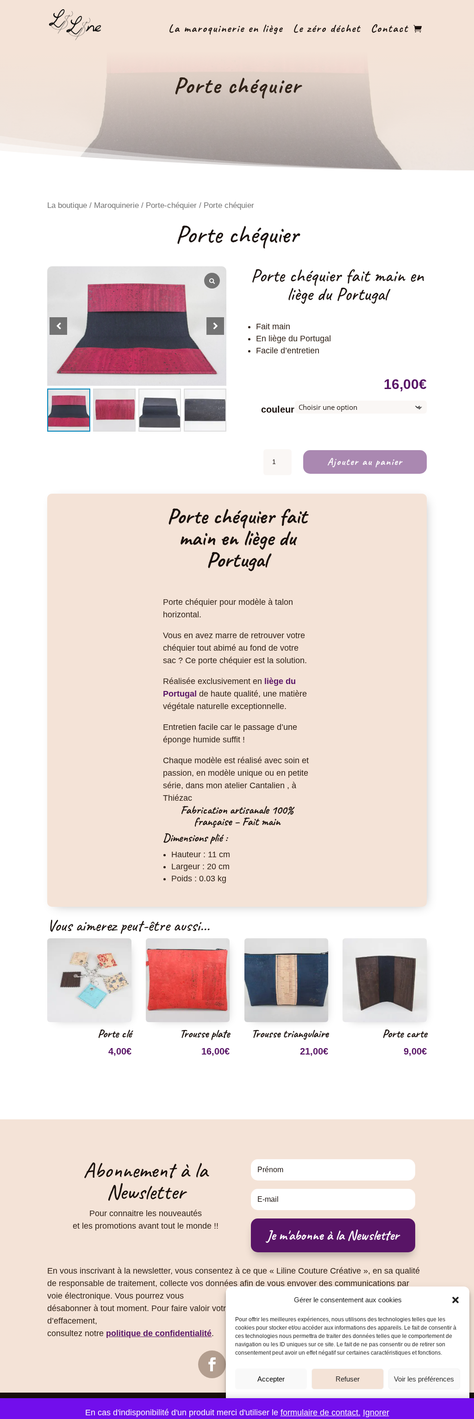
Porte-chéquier (171, 205)
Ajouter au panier (365, 461)
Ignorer (376, 1412)
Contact (389, 28)
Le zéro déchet (327, 28)
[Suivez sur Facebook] (212, 1364)
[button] (455, 1300)
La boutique (67, 205)
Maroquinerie (116, 205)
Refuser (348, 1379)
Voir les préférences (424, 1379)
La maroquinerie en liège (225, 28)
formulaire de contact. (321, 1412)
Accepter (271, 1379)
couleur (277, 409)
